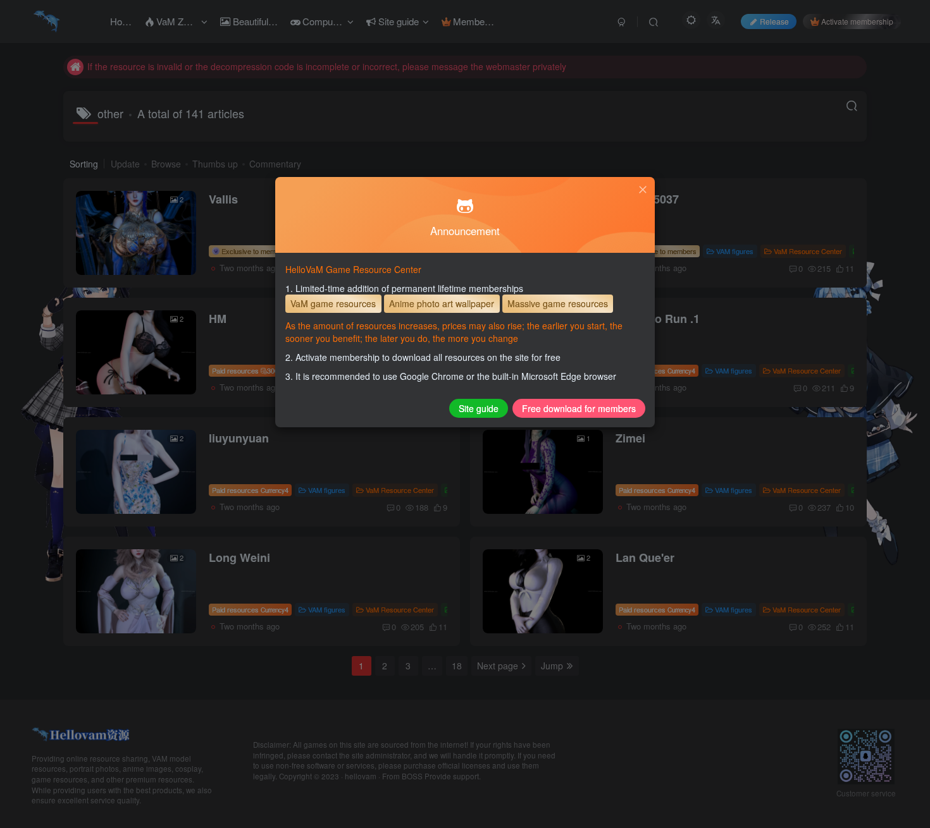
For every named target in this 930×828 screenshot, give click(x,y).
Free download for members (579, 408)
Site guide (479, 408)
